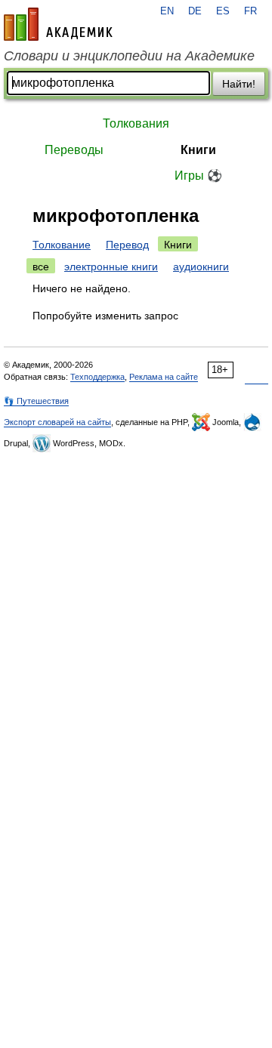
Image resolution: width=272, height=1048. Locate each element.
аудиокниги (201, 266)
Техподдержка (97, 376)
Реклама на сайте (163, 376)
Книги (198, 149)
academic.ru (58, 24)
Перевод (127, 245)
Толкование (61, 245)
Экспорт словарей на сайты (57, 422)
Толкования (136, 123)
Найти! (238, 84)
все (40, 266)
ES (223, 11)
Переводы (74, 149)
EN (167, 11)
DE (195, 11)
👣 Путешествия (36, 400)
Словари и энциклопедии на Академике (129, 55)
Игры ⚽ (198, 175)
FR (250, 11)
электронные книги (111, 266)
